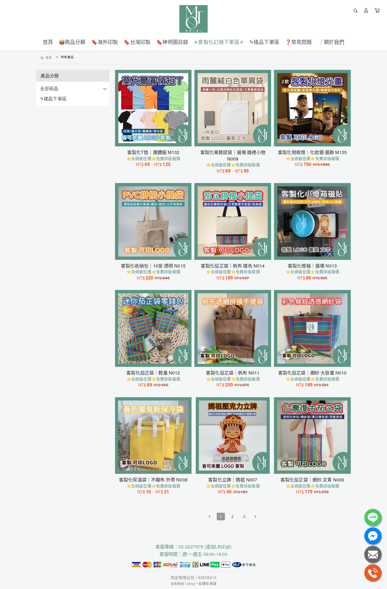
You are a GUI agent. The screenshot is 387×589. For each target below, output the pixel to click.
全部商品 (49, 88)
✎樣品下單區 (53, 98)
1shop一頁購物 (197, 583)
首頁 (49, 57)
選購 (156, 138)
